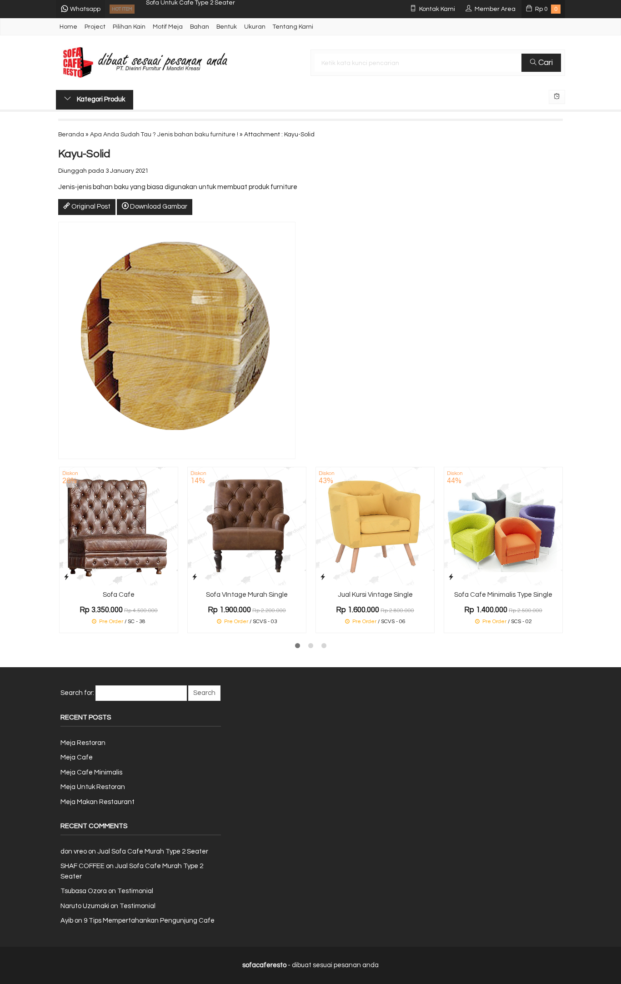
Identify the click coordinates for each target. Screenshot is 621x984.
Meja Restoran (82, 742)
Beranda (71, 134)
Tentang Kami (293, 27)
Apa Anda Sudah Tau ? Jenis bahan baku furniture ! (164, 134)
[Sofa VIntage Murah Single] (247, 526)
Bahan (199, 27)
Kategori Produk (100, 99)
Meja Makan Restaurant (97, 802)
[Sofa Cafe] (119, 526)
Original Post (90, 206)
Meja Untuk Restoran (92, 787)
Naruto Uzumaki (84, 906)
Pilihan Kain (129, 27)
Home (68, 27)
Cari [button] (544, 62)
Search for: (77, 692)
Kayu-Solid (84, 154)
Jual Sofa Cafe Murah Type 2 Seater (152, 851)
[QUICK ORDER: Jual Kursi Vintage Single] (322, 577)
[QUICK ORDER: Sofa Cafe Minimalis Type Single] (451, 577)
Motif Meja (168, 27)
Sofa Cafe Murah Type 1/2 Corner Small (203, 9)
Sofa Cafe (119, 594)
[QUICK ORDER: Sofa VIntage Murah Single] (194, 577)
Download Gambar (158, 206)
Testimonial (135, 891)
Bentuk (226, 27)
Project (95, 27)
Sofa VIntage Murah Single (247, 594)
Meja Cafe (76, 757)
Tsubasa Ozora (83, 891)
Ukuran (254, 27)
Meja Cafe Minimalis (91, 772)
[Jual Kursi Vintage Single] (375, 526)
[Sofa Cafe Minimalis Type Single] (503, 526)
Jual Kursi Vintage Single (375, 594)
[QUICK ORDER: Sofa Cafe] (66, 577)
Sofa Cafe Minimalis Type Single (503, 594)
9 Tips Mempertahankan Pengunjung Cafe (149, 920)
